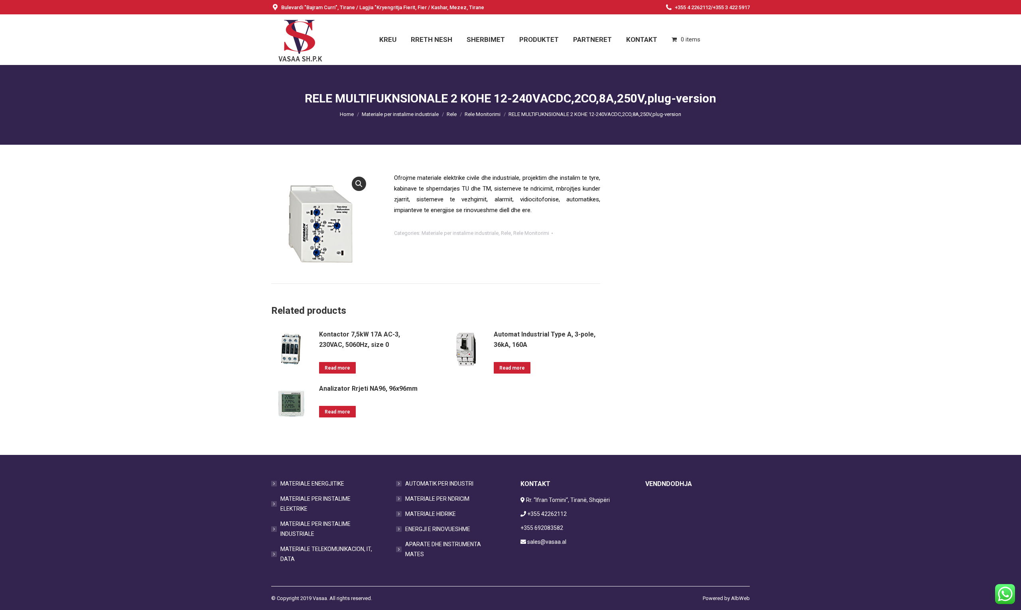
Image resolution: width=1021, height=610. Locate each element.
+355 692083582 (541, 528)
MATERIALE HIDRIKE (430, 514)
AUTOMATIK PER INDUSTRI (439, 483)
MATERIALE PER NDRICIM (437, 499)
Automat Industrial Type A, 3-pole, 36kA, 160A (544, 339)
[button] (359, 184)
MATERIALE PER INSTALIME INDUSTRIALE (315, 529)
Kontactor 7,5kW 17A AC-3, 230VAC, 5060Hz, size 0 (359, 339)
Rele (506, 233)
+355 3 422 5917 (731, 7)
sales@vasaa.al (546, 542)
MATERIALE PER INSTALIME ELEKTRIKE (315, 504)
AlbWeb (740, 598)
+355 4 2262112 (693, 7)
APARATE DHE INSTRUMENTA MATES (443, 549)
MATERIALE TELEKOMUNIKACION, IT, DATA (326, 554)
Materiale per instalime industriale (460, 233)
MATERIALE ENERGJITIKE (312, 483)
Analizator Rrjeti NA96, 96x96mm (368, 388)
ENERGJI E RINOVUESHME (437, 529)
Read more (337, 368)
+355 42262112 (547, 514)
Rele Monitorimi (531, 233)
